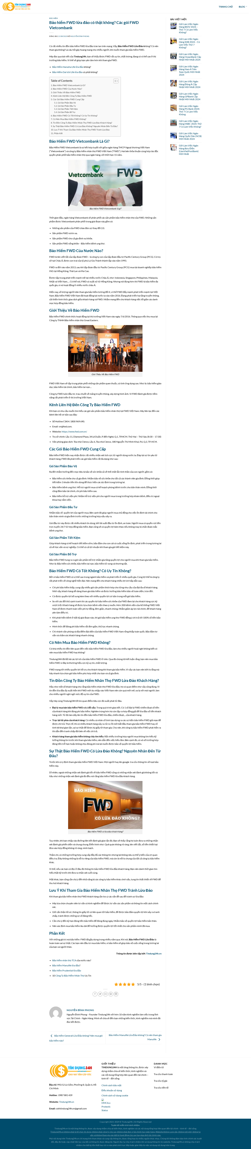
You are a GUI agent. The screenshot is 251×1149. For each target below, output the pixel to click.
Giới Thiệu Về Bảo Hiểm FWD (66, 92)
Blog (242, 6)
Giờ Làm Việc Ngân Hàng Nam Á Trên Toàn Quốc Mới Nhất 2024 (189, 70)
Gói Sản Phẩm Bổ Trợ (66, 112)
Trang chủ (226, 6)
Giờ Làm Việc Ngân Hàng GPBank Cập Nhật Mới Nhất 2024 (189, 96)
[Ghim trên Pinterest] (110, 994)
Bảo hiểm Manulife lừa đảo (65, 965)
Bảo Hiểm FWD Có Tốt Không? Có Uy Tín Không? (75, 115)
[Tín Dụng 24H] (16, 7)
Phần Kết (58, 133)
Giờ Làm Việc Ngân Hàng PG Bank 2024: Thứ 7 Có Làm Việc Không (189, 110)
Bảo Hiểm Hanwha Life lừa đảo (67, 66)
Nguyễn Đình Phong (80, 36)
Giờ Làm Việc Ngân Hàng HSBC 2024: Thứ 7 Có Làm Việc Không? (190, 124)
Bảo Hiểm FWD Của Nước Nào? (67, 89)
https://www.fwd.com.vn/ (74, 431)
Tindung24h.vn (154, 953)
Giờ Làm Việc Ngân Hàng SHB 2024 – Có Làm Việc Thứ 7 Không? (189, 43)
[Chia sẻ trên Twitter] (100, 994)
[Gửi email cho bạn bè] (105, 994)
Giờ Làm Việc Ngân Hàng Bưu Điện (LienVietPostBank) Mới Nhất (189, 149)
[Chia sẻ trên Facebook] (95, 994)
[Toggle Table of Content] (114, 81)
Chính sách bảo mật (111, 1085)
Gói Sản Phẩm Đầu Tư (67, 106)
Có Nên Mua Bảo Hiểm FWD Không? (69, 119)
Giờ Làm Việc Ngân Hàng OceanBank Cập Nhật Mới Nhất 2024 (190, 57)
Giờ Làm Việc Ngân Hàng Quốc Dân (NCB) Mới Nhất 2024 (190, 136)
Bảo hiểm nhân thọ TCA (64, 960)
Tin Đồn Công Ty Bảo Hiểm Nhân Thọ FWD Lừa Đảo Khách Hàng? (82, 122)
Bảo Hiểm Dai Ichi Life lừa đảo (67, 72)
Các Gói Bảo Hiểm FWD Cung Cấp (68, 99)
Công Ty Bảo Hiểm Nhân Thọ (69, 975)
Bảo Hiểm (53, 18)
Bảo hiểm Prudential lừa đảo (66, 970)
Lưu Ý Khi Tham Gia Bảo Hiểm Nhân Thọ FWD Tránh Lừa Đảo (82, 129)
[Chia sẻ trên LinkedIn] (116, 994)
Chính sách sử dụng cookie (115, 1095)
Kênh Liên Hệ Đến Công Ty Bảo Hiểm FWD (72, 96)
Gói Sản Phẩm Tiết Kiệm (68, 109)
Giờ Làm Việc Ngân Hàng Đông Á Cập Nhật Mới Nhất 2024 (189, 84)
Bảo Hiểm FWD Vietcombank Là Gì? (69, 85)
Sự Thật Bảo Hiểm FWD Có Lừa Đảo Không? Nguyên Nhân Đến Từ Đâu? (85, 126)
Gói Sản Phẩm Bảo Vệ (67, 103)
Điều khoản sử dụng (112, 1090)
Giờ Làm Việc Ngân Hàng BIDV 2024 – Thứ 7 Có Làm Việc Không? (188, 28)
